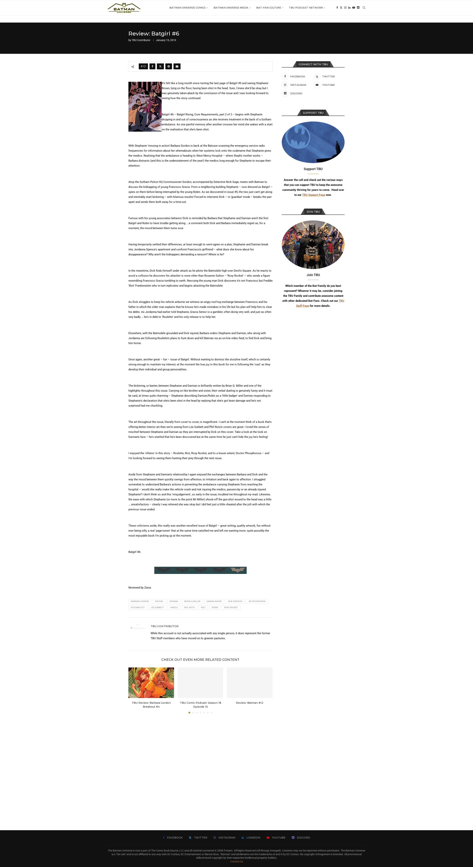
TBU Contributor (141, 40)
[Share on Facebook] (152, 66)
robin (215, 607)
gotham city (138, 607)
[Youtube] (353, 7)
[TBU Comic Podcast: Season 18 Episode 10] (200, 682)
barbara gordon (140, 601)
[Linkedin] (349, 7)
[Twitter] (341, 7)
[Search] (364, 7)
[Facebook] (337, 7)
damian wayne (214, 601)
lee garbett (157, 607)
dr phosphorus (257, 601)
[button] (133, 690)
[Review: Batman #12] (250, 682)
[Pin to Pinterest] (168, 66)
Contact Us (236, 861)
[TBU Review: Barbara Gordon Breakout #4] (151, 682)
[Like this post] (144, 66)
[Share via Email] (177, 66)
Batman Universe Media (231, 7)
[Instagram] (345, 7)
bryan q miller (192, 601)
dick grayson (235, 601)
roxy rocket (231, 607)
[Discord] (358, 7)
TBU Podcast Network (306, 7)
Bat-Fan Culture (268, 7)
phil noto (189, 607)
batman (174, 601)
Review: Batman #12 (249, 703)
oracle (174, 607)
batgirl (159, 601)
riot (203, 607)
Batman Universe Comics (187, 7)
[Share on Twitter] (160, 66)
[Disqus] (200, 766)
